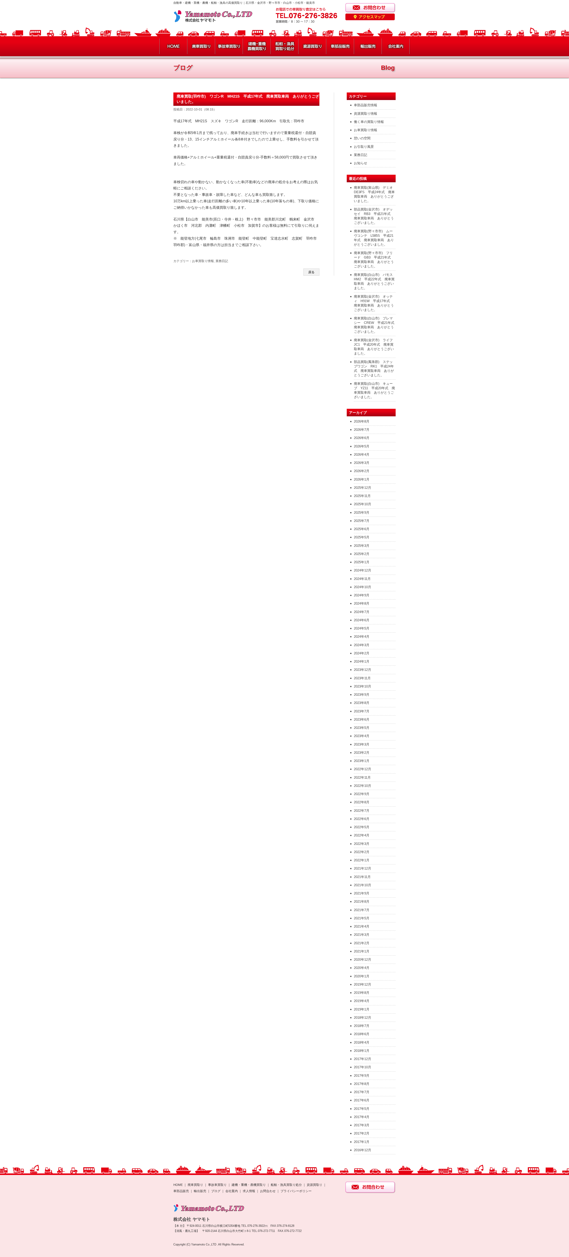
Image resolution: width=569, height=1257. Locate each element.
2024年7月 (361, 612)
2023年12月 (362, 670)
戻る (311, 272)
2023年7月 (361, 711)
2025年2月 (361, 554)
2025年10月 (362, 504)
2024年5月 (361, 628)
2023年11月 (362, 678)
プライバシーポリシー (296, 1191)
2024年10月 (362, 587)
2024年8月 (361, 603)
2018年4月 (361, 1042)
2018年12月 (362, 1017)
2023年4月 (361, 736)
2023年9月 (361, 694)
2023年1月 (361, 761)
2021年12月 (362, 868)
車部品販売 (181, 1191)
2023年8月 (361, 703)
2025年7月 (361, 521)
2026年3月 (361, 463)
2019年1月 (361, 1009)
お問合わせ (268, 1191)
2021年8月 (361, 901)
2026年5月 (361, 446)
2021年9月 (361, 893)
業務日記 (222, 261)
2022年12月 (362, 769)
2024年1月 (361, 661)
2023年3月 (361, 744)
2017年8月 (361, 1084)
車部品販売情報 (365, 105)
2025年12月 (362, 487)
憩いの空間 (362, 138)
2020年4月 (361, 968)
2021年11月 (362, 877)
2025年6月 (361, 529)
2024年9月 (361, 595)
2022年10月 (362, 786)
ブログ (215, 1191)
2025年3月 (361, 545)
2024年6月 (361, 620)
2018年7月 (361, 1026)
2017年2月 (361, 1133)
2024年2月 (361, 653)
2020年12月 (362, 959)
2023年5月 (361, 728)
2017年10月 (362, 1067)
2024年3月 (361, 645)
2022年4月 (361, 835)
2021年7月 (361, 910)
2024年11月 (362, 579)
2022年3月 (361, 844)
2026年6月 (361, 438)
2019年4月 (361, 1001)
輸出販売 (200, 1191)
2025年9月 (361, 512)
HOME (178, 1185)
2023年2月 (361, 752)
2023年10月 (362, 686)
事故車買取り (217, 1185)
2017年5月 (361, 1109)
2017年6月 (361, 1100)
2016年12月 (362, 1150)
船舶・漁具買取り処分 (286, 1185)
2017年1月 (361, 1142)
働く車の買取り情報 (369, 122)
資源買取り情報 (365, 113)
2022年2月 (361, 852)
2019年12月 (362, 984)
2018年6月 (361, 1034)
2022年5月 (361, 827)
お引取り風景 (364, 146)
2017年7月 (361, 1092)
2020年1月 (361, 976)
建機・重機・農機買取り (249, 1185)
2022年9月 (361, 794)
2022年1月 (361, 860)
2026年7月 (361, 429)
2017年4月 (361, 1117)
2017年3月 (361, 1125)
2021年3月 (361, 934)
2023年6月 (361, 719)
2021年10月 (362, 885)
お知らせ (360, 163)
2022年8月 (361, 802)
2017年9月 (361, 1075)
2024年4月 (361, 636)
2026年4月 (361, 454)
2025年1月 (361, 562)
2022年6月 (361, 819)
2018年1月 (361, 1051)
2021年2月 (361, 943)
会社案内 (232, 1191)
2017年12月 (362, 1059)
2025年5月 (361, 537)
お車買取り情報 (203, 261)
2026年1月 (361, 479)
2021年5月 (361, 918)
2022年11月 (362, 777)
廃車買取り (195, 1185)
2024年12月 (362, 570)
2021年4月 (361, 926)
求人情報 (249, 1191)
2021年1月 (361, 951)
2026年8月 (361, 421)
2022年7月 (361, 810)
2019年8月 (361, 992)
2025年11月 (362, 496)
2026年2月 (361, 471)
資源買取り (314, 1185)
